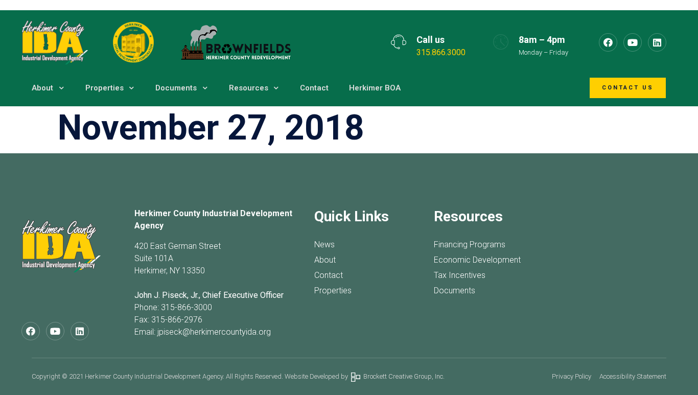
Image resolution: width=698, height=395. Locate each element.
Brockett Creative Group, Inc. (402, 376)
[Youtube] (632, 42)
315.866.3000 (441, 52)
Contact (314, 87)
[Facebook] (608, 42)
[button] (628, 88)
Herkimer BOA (375, 87)
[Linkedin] (657, 42)
